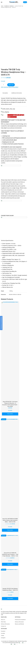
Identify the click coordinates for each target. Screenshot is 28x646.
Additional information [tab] (16, 93)
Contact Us (3, 626)
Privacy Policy (24, 641)
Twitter (2, 635)
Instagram (3, 637)
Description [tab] (5, 93)
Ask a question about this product (9, 87)
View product (10, 413)
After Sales (3, 621)
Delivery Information (5, 624)
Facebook (3, 631)
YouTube (3, 633)
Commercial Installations (1, 323)
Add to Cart (11, 84)
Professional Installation (20, 619)
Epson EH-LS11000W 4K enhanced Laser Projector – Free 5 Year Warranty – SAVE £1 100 (10, 554)
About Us (3, 619)
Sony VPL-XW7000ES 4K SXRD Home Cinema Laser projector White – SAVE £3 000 (10, 520)
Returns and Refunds (19, 624)
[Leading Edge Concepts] (14, 2)
